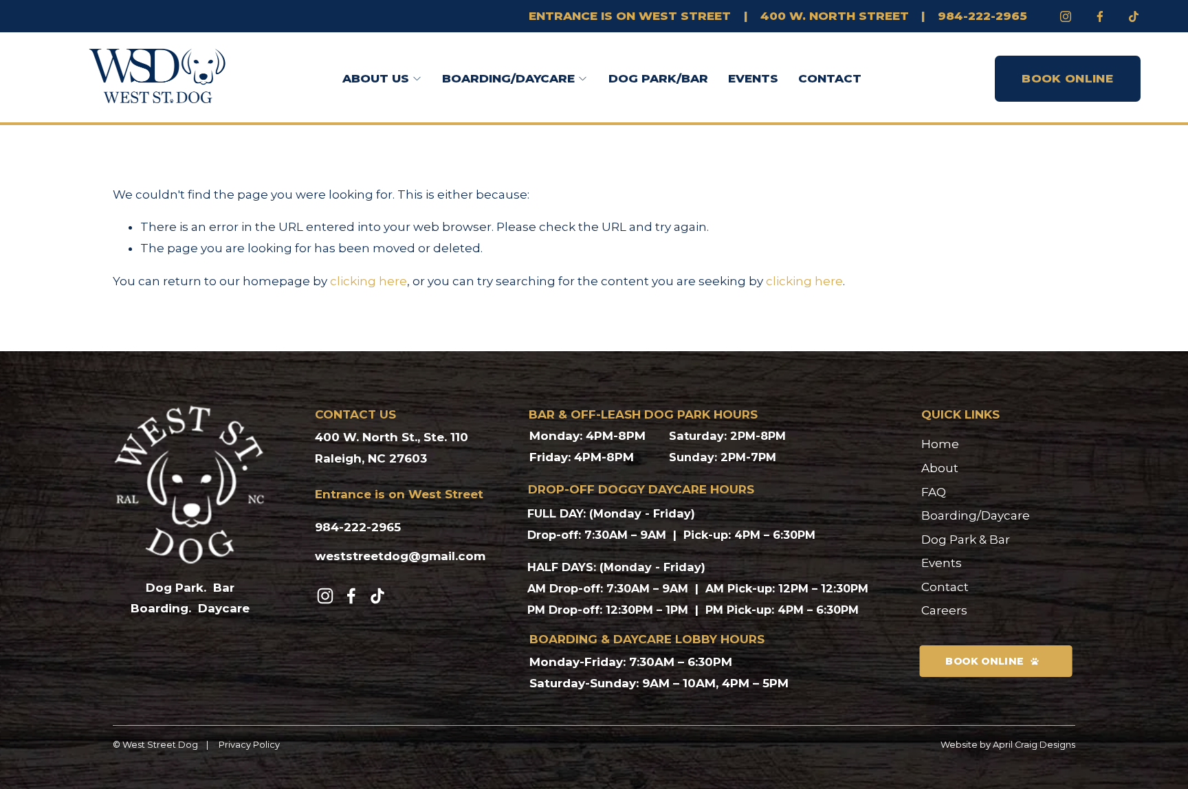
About (939, 468)
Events (753, 78)
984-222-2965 (982, 16)
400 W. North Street (834, 16)
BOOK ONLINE (1067, 78)
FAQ (933, 492)
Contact (829, 78)
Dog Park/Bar (658, 78)
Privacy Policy (249, 745)
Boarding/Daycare (975, 515)
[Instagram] (1065, 16)
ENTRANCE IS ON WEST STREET (630, 16)
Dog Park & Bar (965, 539)
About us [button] (375, 78)
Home (940, 444)
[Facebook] (1100, 16)
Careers (944, 610)
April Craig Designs (1034, 745)
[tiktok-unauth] (1134, 16)
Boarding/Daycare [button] (508, 78)
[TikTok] (377, 596)
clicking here (368, 281)
